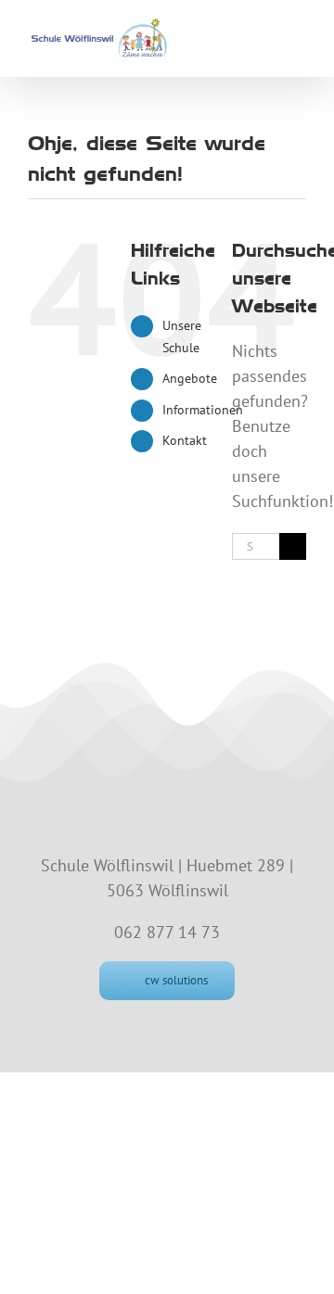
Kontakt (184, 440)
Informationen (202, 409)
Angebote (189, 378)
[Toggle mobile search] (265, 31)
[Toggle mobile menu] (298, 31)
